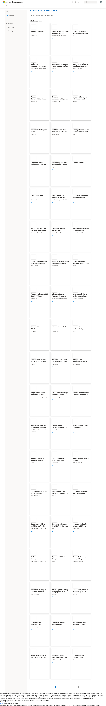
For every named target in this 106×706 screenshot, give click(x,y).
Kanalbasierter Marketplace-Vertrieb (65, 697)
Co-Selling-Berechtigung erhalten (26, 697)
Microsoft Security (12, 698)
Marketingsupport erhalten (59, 695)
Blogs (18, 693)
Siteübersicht (28, 705)
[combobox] (55, 15)
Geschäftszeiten (35, 693)
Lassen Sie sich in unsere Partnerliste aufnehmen (38, 695)
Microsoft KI (3, 698)
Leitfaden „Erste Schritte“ (46, 693)
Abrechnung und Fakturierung (8, 695)
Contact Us (36, 705)
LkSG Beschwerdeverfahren (42, 700)
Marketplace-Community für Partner (45, 697)
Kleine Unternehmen (63, 698)
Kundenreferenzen (25, 693)
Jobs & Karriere (74, 698)
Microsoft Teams (53, 698)
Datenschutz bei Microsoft (21, 700)
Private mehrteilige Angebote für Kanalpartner (88, 697)
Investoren (32, 700)
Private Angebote (73, 693)
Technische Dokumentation (60, 693)
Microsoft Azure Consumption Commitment (90, 693)
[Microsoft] (7, 2)
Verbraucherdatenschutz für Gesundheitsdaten (12, 705)
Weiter (75, 687)
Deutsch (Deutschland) (6, 702)
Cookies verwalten (96, 705)
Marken (69, 705)
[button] (31, 15)
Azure (18, 698)
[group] (32, 38)
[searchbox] (17, 15)
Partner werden (20, 695)
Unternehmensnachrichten (7, 700)
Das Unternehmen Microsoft (86, 698)
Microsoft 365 (32, 698)
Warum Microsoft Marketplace (8, 693)
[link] (39, 39)
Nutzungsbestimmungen (59, 705)
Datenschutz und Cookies (46, 705)
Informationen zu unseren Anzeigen (81, 705)
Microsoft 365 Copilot (42, 698)
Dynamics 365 (24, 698)
